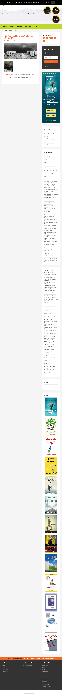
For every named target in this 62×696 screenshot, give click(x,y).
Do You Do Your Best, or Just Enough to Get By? (49, 312)
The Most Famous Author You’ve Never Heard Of (50, 261)
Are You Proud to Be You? (49, 200)
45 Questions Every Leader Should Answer (49, 352)
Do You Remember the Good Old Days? (50, 171)
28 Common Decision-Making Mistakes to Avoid (50, 331)
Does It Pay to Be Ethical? (49, 319)
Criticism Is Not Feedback (49, 365)
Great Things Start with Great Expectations (50, 280)
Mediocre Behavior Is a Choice (50, 293)
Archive (3, 665)
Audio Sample (51, 110)
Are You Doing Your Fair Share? (50, 258)
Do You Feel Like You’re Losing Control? (18, 37)
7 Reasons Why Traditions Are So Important (50, 206)
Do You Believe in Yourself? (49, 277)
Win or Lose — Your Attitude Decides (49, 161)
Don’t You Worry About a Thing (50, 214)
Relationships (45, 665)
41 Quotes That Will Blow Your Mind (50, 174)
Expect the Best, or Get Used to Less (50, 283)
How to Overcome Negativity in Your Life (50, 236)
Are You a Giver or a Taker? (49, 187)
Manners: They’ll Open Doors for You (50, 134)
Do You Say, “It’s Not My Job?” (50, 295)
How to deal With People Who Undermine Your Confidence (50, 339)
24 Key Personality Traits (28, 665)
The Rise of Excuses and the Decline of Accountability (49, 348)
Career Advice (45, 679)
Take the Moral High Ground (49, 272)
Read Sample (51, 115)
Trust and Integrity (46, 671)
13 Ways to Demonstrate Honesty (50, 336)
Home (3, 30)
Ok (52, 2)
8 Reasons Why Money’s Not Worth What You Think (49, 342)
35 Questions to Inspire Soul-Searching (49, 192)
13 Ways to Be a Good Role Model (51, 189)
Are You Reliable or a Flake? (49, 290)
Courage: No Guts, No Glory (49, 285)
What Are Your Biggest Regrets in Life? (50, 246)
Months (3, 675)
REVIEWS (48, 120)
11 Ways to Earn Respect (49, 292)
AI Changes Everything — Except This (50, 322)
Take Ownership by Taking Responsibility (49, 249)
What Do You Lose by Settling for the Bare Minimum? (50, 182)
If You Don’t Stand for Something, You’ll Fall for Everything (50, 177)
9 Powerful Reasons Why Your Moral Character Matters (50, 155)
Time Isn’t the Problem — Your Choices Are (50, 220)
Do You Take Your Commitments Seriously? (50, 362)
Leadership (44, 675)
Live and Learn (5, 671)
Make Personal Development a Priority (50, 359)
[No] (60, 2)
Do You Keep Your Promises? (50, 244)
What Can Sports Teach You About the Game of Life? (51, 195)
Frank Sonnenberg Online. (29, 692)
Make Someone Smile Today (49, 132)
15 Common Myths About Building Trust (50, 223)
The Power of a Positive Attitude (50, 228)
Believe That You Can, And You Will (50, 226)
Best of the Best (45, 684)
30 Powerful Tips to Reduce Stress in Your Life (51, 252)
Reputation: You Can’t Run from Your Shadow (50, 373)
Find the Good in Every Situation (50, 304)
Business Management (47, 686)
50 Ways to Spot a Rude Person (50, 179)
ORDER (54, 120)
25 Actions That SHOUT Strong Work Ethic (50, 306)
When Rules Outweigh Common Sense (50, 334)
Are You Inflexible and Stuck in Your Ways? (50, 355)
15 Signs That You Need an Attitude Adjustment (49, 309)
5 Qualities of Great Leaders (49, 357)
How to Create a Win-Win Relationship (49, 325)
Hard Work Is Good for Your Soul (50, 315)
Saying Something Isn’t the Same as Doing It (50, 137)
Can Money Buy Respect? (49, 344)
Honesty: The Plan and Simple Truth (50, 166)
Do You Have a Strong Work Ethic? (49, 370)
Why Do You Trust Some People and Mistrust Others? (50, 203)
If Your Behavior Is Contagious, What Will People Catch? (50, 185)
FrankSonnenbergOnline (10, 74)
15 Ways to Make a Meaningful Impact (50, 140)
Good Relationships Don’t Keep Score (50, 158)
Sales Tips (44, 682)
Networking (44, 667)
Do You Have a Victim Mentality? (50, 257)
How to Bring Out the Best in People (49, 217)
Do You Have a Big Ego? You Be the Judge (50, 367)
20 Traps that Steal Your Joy (49, 230)
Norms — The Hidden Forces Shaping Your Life (50, 288)
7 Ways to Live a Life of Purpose (50, 255)
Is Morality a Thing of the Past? (50, 197)
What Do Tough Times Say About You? (50, 242)
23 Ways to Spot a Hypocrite (49, 169)
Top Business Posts (6, 669)
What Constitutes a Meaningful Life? (50, 233)
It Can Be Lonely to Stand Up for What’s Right (50, 209)
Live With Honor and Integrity (49, 199)
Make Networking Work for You (50, 346)
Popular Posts (5, 667)
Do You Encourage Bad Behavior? (50, 164)
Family (43, 669)
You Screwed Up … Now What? (50, 297)
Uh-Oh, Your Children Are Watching (49, 143)
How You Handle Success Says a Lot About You (50, 317)
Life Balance (44, 680)
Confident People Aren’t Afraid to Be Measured (50, 328)
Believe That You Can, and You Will (50, 275)
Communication (45, 673)
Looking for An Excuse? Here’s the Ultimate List (51, 300)
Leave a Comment (17, 40)
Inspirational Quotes (6, 673)
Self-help (44, 677)
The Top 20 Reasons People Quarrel (49, 212)
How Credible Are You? (48, 302)
